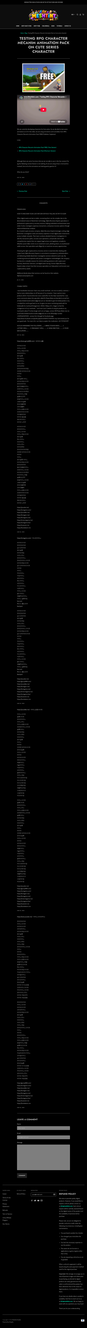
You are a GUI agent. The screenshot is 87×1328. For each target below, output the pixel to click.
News (52, 26)
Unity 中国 (37, 26)
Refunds (5, 1210)
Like (18, 184)
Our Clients (6, 1224)
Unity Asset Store (26, 26)
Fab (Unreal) (45, 26)
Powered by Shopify (8, 1322)
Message (19, 1142)
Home (17, 26)
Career (4, 1194)
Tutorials (59, 26)
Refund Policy (21, 1194)
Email (34, 184)
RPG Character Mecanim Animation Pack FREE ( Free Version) (37, 147)
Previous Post (23, 191)
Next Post (65, 191)
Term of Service (7, 1214)
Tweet (22, 184)
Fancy (30, 184)
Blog (26, 33)
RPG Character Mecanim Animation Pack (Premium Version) (37, 151)
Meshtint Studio (16, 1320)
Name (19, 1124)
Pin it (26, 184)
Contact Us (67, 26)
